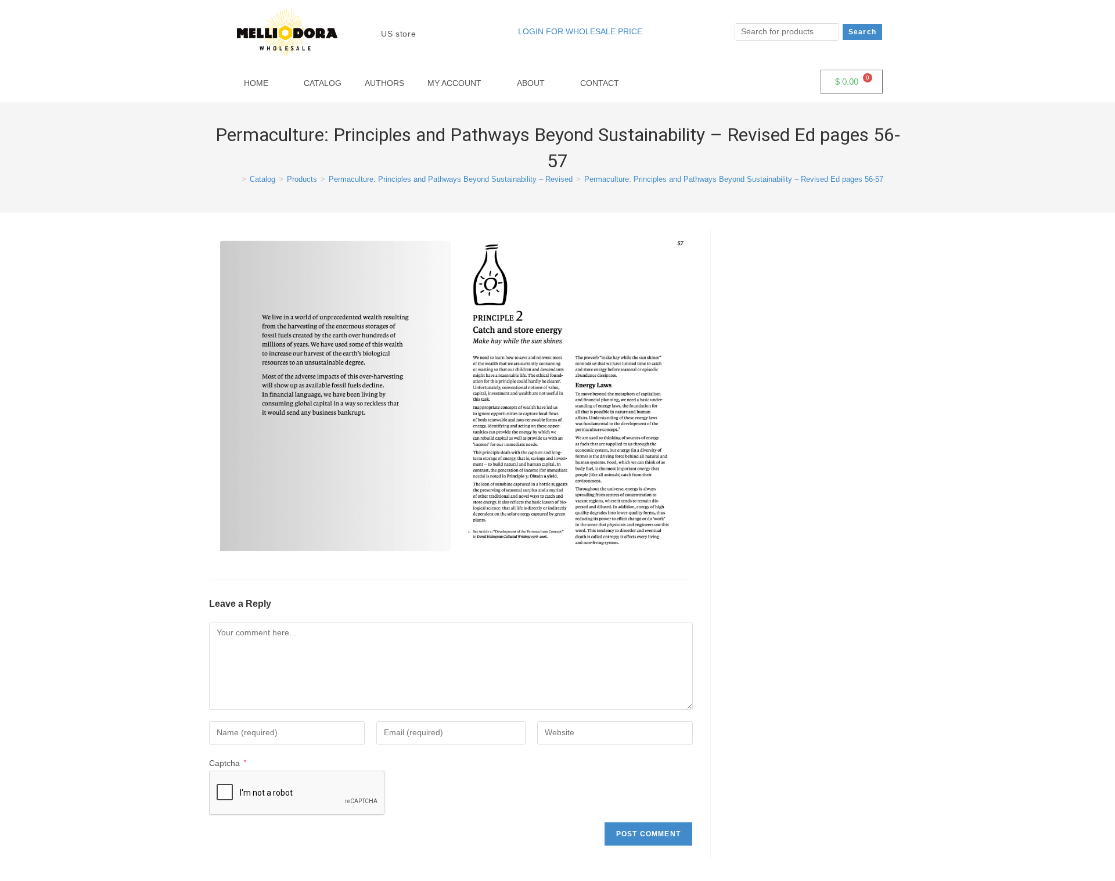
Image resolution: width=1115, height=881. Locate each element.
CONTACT (599, 83)
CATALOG (322, 83)
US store (399, 33)
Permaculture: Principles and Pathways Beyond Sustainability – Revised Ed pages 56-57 (733, 179)
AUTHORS (384, 83)
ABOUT (531, 83)
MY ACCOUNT (454, 83)
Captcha (227, 763)
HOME (256, 83)
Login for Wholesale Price (580, 31)
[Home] (235, 179)
